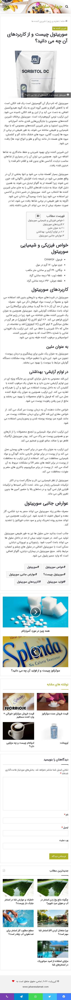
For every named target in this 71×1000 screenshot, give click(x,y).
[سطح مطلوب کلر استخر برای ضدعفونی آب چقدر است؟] (18, 918)
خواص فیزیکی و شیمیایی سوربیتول (45, 220)
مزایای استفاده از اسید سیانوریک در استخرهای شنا (53, 963)
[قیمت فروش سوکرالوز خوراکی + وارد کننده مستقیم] (18, 702)
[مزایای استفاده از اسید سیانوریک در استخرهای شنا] (52, 949)
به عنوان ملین (54, 228)
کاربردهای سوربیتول (52, 224)
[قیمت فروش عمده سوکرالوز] (52, 702)
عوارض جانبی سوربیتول (50, 236)
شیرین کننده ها (39, 21)
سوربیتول (32, 567)
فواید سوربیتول (55, 582)
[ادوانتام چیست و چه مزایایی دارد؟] (18, 731)
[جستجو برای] (66, 8)
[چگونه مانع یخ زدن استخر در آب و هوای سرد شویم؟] (52, 887)
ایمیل (65, 827)
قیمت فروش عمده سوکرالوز (55, 714)
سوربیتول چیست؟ (53, 574)
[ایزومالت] (52, 731)
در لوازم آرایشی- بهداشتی (48, 232)
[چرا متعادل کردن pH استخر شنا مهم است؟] (52, 918)
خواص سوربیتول (54, 567)
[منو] (4, 8)
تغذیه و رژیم (53, 21)
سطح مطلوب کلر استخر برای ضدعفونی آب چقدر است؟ (20, 932)
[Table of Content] (38, 216)
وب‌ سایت (63, 840)
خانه (63, 21)
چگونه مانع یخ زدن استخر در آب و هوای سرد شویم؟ (54, 901)
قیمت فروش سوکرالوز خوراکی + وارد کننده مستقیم (18, 715)
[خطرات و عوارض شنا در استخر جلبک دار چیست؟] (18, 887)
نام (66, 815)
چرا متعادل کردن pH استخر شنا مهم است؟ (53, 932)
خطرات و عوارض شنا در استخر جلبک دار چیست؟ (19, 901)
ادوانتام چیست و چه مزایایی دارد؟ (20, 744)
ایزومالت (64, 743)
